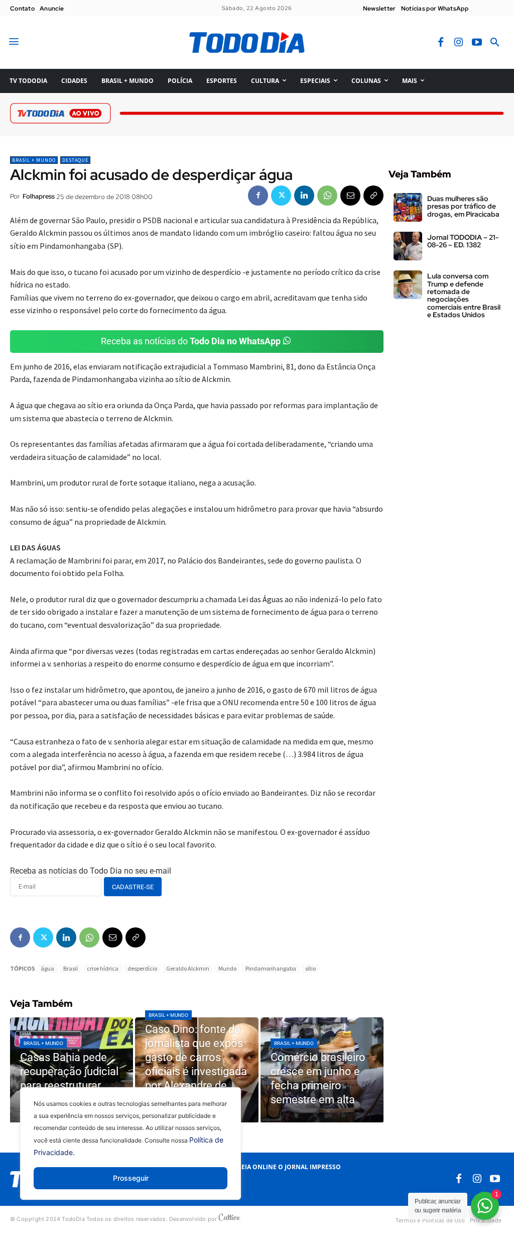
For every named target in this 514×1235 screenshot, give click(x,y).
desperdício (142, 968)
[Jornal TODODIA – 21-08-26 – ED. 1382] (408, 246)
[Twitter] (281, 195)
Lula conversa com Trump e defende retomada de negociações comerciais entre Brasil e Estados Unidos (463, 295)
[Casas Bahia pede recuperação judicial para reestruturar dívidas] (71, 1069)
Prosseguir (131, 1178)
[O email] (350, 195)
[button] (495, 43)
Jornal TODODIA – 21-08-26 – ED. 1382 (462, 241)
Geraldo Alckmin (187, 968)
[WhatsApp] (327, 195)
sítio (310, 968)
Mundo (227, 968)
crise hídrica (102, 968)
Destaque (75, 160)
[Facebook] (441, 43)
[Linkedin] (304, 195)
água (47, 968)
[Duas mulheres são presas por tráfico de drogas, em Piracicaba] (408, 207)
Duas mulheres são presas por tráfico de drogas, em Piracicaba (463, 206)
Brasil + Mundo (34, 160)
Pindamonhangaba (270, 968)
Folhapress (39, 196)
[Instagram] (459, 43)
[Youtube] (477, 43)
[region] (130, 1151)
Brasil (70, 968)
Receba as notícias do (191, 341)
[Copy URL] (373, 195)
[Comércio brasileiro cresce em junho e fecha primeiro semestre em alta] (322, 1069)
